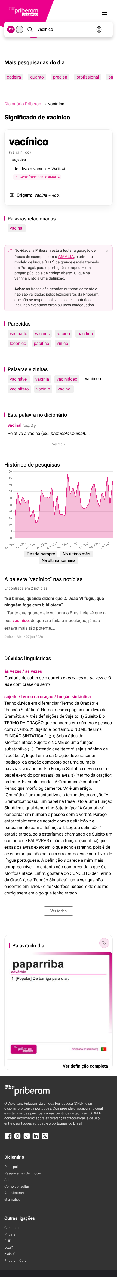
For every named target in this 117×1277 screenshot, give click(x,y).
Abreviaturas (14, 1193)
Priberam (11, 1235)
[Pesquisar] (30, 29)
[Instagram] (17, 1138)
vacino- (65, 389)
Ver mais (58, 444)
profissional (87, 77)
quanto (37, 77)
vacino (63, 333)
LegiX (8, 1248)
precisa (60, 77)
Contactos (12, 1228)
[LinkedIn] (36, 1138)
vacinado (18, 333)
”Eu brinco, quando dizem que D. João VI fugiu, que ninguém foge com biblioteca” (54, 602)
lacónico (18, 343)
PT (11, 29)
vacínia (42, 379)
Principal (11, 1167)
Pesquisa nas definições (23, 1173)
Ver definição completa (85, 1066)
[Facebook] (8, 1138)
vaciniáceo (67, 379)
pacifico (41, 343)
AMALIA (66, 256)
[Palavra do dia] (104, 943)
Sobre (8, 1180)
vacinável (19, 379)
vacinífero (19, 389)
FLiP (7, 1241)
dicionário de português (27, 1109)
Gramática (12, 1200)
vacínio (43, 389)
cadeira (14, 77)
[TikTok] (27, 1138)
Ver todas (58, 911)
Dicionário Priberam (23, 103)
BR (19, 29)
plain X (9, 1254)
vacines (42, 333)
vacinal (16, 228)
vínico (62, 343)
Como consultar (16, 1187)
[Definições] (99, 29)
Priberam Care (15, 1261)
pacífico (85, 333)
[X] (45, 1138)
